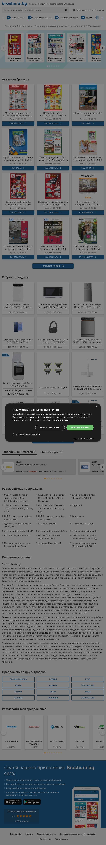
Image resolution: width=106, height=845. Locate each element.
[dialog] (53, 422)
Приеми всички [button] (80, 427)
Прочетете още (61, 420)
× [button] (96, 406)
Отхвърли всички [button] (50, 427)
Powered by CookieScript (83, 439)
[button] (26, 434)
